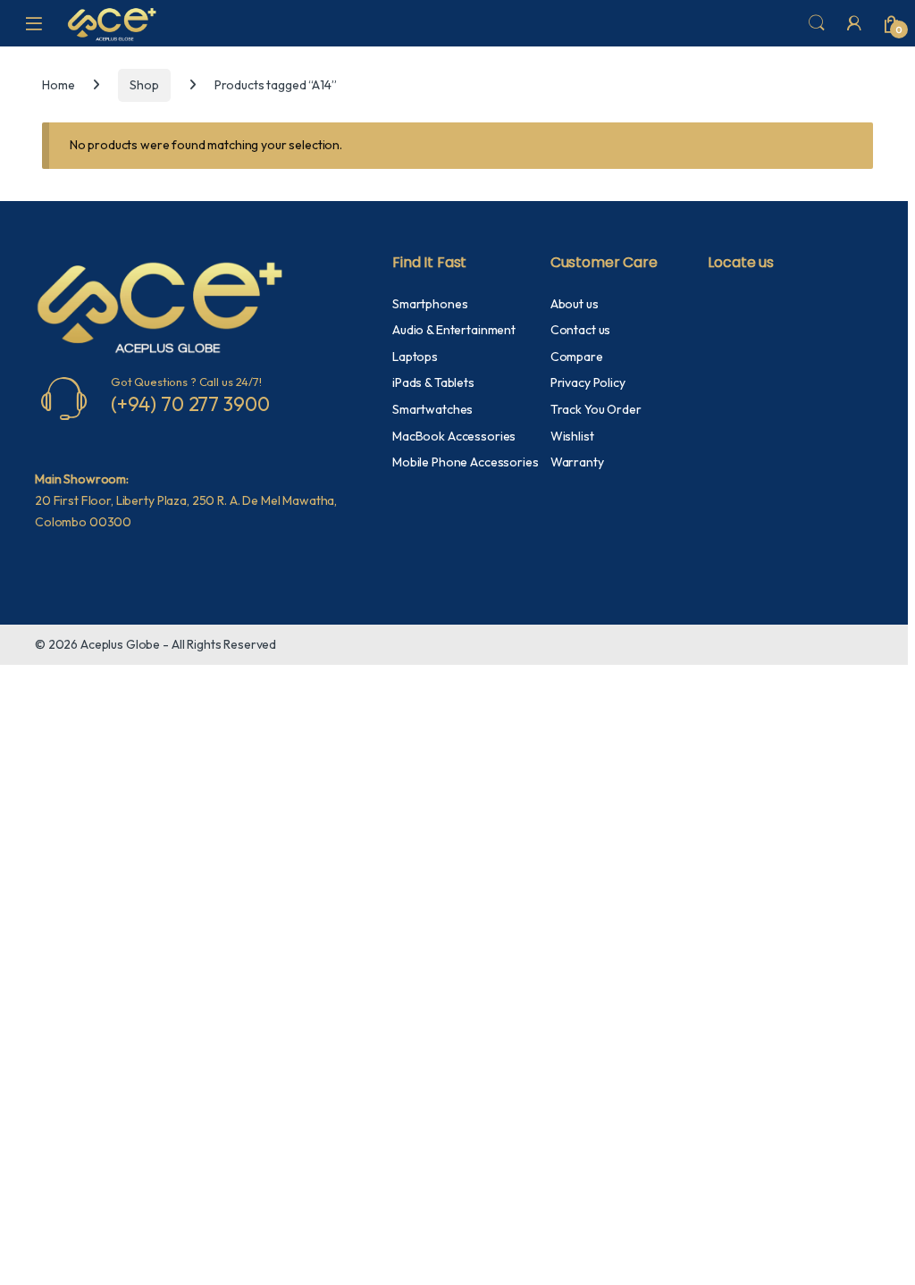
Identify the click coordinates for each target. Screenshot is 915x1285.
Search (817, 23)
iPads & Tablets (433, 382)
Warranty (577, 462)
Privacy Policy (587, 382)
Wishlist (572, 436)
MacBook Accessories (454, 436)
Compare (576, 357)
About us (574, 304)
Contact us (580, 330)
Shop (144, 85)
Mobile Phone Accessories (465, 462)
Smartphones (429, 304)
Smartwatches (432, 409)
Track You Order (596, 409)
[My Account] (854, 24)
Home (58, 85)
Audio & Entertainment (454, 330)
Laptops (415, 357)
